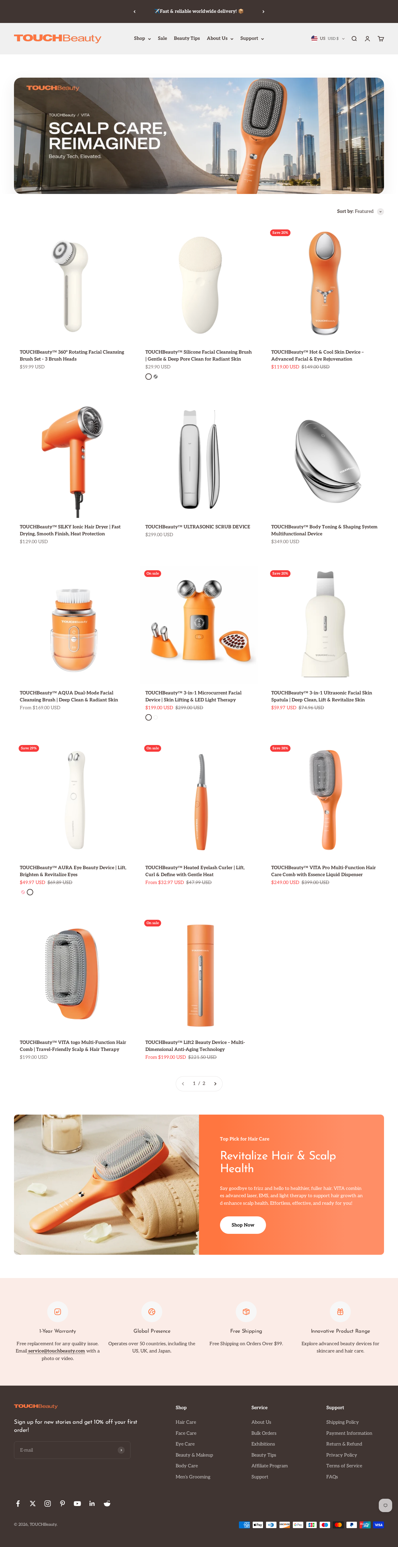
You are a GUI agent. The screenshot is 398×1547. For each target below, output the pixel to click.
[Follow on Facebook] (18, 1503)
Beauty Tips (187, 38)
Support (249, 38)
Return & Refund (344, 1444)
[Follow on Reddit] (107, 1503)
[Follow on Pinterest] (62, 1503)
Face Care (186, 1433)
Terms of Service (344, 1466)
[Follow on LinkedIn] (92, 1503)
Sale (162, 38)
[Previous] (134, 11)
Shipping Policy (342, 1422)
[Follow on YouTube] (77, 1503)
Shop (139, 38)
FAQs (332, 1477)
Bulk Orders (264, 1433)
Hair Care (186, 1422)
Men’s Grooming (193, 1477)
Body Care (187, 1466)
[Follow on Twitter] (33, 1503)
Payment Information (349, 1433)
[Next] (264, 11)
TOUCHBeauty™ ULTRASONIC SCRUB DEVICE (197, 527)
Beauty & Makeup (194, 1455)
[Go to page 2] (215, 1084)
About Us (217, 38)
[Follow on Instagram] (48, 1503)
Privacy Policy (341, 1455)
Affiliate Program (269, 1466)
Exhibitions (263, 1444)
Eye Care (185, 1444)
